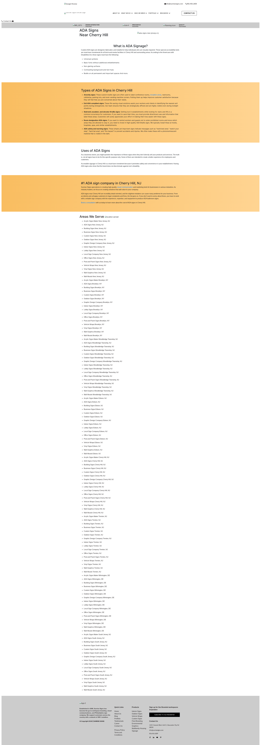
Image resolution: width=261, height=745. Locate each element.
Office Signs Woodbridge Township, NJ (98, 376)
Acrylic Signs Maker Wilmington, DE (97, 575)
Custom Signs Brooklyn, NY (94, 295)
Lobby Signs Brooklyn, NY (93, 309)
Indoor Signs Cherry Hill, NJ (94, 483)
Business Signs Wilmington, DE (95, 586)
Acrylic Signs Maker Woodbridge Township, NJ (101, 339)
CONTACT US (189, 13)
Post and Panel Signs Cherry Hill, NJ (97, 498)
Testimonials (118, 721)
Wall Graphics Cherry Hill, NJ (94, 509)
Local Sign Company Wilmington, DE (97, 608)
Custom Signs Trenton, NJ (93, 531)
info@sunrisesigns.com (174, 4)
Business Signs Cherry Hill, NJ (95, 468)
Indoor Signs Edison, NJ (92, 424)
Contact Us (7, 21)
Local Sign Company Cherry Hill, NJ (97, 490)
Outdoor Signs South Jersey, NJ (95, 653)
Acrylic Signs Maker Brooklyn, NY (96, 280)
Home (116, 711)
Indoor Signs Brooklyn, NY (93, 306)
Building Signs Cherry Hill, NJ (94, 465)
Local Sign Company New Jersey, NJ (97, 254)
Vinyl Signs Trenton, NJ (92, 564)
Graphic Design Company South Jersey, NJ (99, 656)
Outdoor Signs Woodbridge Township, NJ (99, 358)
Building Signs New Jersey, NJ (95, 228)
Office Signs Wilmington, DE (94, 612)
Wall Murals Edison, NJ (92, 454)
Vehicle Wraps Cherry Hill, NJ (94, 501)
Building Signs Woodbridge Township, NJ (99, 346)
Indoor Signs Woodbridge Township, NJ (98, 365)
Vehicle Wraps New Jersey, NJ (95, 265)
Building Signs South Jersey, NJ (95, 642)
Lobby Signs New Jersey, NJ (94, 250)
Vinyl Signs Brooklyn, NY (93, 328)
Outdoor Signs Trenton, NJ (93, 535)
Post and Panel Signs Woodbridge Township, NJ (101, 380)
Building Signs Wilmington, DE (95, 583)
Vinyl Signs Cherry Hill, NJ (93, 505)
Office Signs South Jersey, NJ (94, 671)
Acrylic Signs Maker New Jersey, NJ (97, 221)
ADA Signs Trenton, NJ (92, 520)
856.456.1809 (192, 4)
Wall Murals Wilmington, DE (94, 631)
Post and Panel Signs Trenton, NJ (96, 557)
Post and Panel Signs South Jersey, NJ (98, 675)
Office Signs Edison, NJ (92, 435)
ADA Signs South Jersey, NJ (94, 638)
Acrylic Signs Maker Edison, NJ (95, 398)
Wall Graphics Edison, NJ (93, 450)
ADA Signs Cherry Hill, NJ (93, 461)
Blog (116, 716)
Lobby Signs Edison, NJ (92, 428)
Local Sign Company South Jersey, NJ (98, 668)
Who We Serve (139, 13)
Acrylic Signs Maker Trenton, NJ (95, 516)
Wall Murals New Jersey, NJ (94, 276)
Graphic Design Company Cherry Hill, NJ (99, 479)
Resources (164, 13)
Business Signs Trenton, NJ (94, 527)
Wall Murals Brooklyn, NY (93, 335)
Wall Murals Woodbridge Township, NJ (98, 394)
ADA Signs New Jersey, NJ (93, 225)
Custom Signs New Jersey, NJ (95, 236)
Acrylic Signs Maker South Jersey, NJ (97, 634)
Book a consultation (88, 202)
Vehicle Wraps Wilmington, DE (95, 620)
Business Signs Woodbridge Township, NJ (99, 350)
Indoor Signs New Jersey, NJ (94, 247)
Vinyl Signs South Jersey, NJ (94, 682)
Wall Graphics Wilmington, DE (95, 627)
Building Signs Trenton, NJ (93, 524)
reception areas (155, 95)
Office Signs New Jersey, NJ (94, 258)
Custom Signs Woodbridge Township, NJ (98, 354)
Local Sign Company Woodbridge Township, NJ (101, 372)
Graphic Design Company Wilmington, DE (99, 597)
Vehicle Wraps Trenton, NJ (93, 561)
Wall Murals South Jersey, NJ (94, 690)
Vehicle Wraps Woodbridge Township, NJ (99, 383)
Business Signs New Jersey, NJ (95, 232)
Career (116, 723)
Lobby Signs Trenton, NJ (93, 546)
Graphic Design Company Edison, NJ (97, 420)
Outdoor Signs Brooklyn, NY (94, 298)
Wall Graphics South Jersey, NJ (95, 686)
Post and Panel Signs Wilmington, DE (97, 616)
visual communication (125, 187)
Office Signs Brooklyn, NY (93, 317)
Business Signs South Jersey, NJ (96, 645)
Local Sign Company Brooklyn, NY (96, 313)
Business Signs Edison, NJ (93, 409)
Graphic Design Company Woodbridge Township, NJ (103, 361)
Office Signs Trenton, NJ (92, 553)
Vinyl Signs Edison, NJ (92, 446)
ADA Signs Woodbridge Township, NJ (97, 343)
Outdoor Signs (137, 714)
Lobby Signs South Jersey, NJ (95, 664)
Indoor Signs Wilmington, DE (94, 601)
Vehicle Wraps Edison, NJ (93, 442)
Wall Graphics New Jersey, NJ (95, 273)
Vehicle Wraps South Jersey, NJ (95, 679)
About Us (116, 13)
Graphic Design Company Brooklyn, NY (98, 302)
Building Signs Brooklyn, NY (94, 287)
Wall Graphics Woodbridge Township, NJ (98, 391)
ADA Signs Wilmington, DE (93, 579)
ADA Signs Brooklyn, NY (93, 284)
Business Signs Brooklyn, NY (94, 291)
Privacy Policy (119, 730)
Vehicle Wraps (137, 716)
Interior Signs (136, 711)
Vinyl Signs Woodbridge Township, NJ (98, 387)
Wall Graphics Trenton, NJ (93, 568)
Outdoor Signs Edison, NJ (93, 417)
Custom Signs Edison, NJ (93, 413)
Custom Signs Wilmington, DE (95, 590)
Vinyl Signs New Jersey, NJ (94, 269)
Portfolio (152, 13)
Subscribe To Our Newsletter (164, 715)
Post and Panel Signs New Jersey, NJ (97, 262)
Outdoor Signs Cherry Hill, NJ (94, 476)
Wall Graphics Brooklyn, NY (94, 332)
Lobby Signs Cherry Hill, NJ (94, 487)
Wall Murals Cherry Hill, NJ (93, 513)
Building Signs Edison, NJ (93, 405)
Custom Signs (137, 719)
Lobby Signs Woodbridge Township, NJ (98, 369)
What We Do (126, 13)
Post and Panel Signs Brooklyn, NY (96, 321)
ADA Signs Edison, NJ (92, 402)
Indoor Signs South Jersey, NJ (95, 660)
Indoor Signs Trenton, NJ (93, 542)
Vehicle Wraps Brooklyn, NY (94, 324)
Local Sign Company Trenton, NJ (96, 549)
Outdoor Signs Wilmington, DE (95, 594)
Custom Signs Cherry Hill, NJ (94, 472)
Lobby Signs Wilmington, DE (94, 605)
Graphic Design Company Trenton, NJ (97, 538)
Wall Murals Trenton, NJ (92, 572)
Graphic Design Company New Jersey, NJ (99, 243)
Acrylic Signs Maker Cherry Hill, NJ (96, 457)
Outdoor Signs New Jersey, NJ (95, 239)
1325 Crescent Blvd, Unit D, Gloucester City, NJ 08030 (164, 726)
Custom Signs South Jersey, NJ (95, 649)
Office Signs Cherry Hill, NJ (94, 494)
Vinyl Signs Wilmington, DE (94, 623)
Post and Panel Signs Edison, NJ (96, 439)
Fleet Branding (137, 721)
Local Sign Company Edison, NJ (95, 431)
